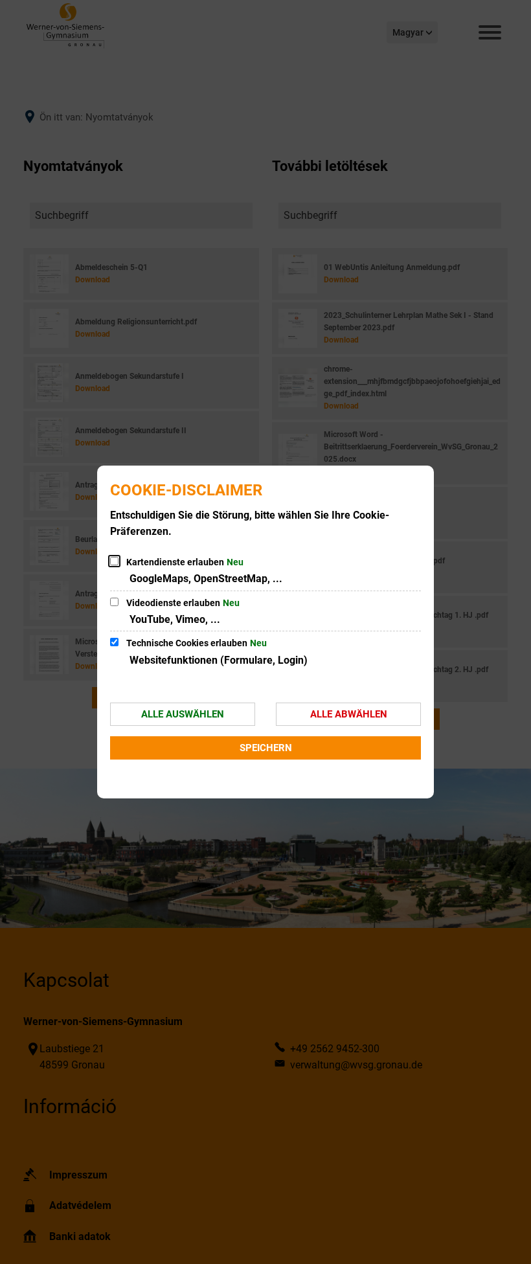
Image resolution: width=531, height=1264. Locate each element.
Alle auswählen (182, 714)
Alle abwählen (348, 714)
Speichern (266, 748)
